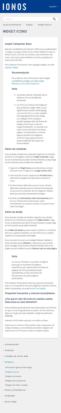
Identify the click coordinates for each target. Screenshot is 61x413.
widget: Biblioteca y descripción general (28, 82)
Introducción (12, 345)
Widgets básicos (45, 24)
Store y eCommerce (15, 390)
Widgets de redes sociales (16, 385)
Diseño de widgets (38, 288)
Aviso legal (11, 402)
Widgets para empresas (15, 381)
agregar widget (11, 67)
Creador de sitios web (16, 356)
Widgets (29, 24)
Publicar (9, 350)
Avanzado (10, 396)
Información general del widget (18, 367)
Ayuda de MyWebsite (12, 24)
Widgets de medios (13, 376)
